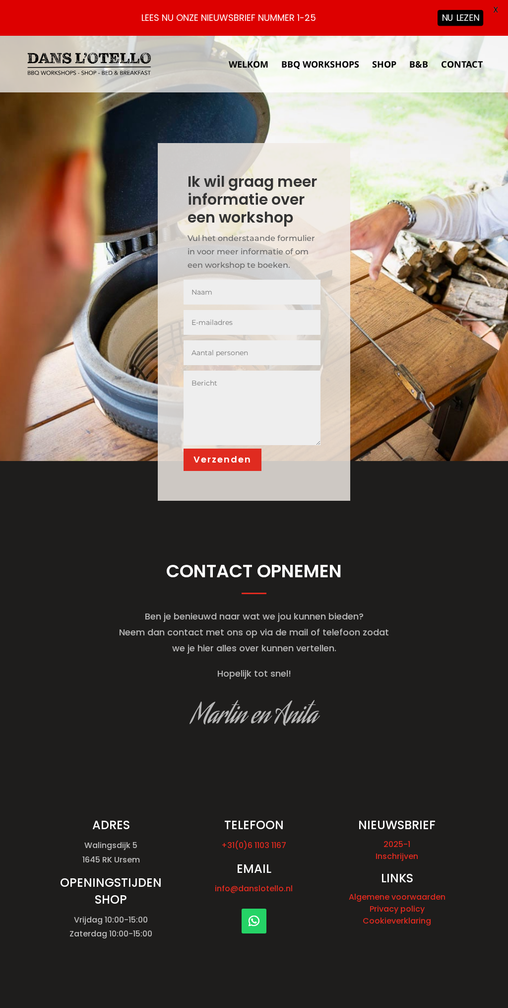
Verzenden (222, 459)
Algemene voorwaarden (397, 897)
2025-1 (396, 844)
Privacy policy (397, 909)
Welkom (248, 65)
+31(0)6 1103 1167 (253, 845)
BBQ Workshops (320, 65)
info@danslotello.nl (254, 888)
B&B (418, 65)
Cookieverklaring (397, 921)
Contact (462, 65)
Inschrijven (397, 856)
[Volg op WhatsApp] (254, 921)
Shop (384, 65)
